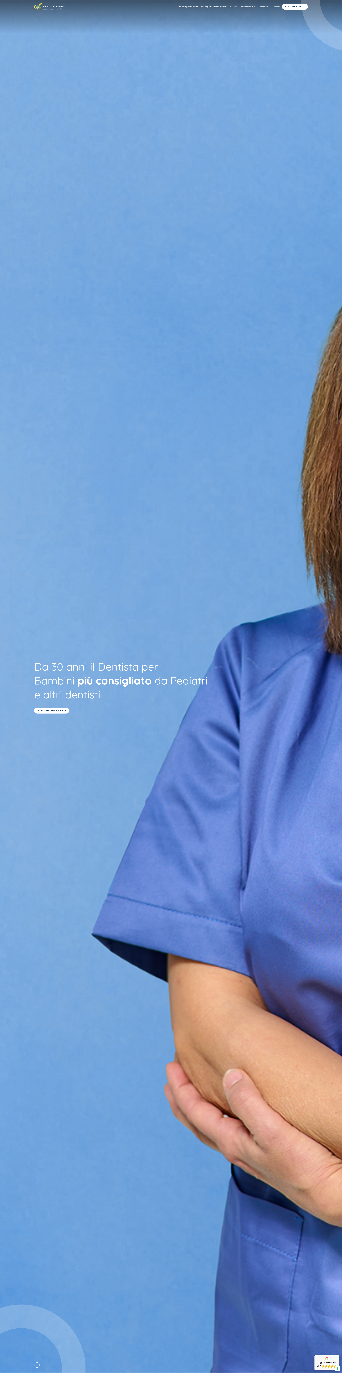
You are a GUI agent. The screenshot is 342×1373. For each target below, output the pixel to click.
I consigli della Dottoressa (213, 7)
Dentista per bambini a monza (52, 711)
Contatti (276, 7)
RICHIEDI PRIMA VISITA (294, 7)
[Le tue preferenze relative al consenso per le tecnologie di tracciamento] (337, 1368)
